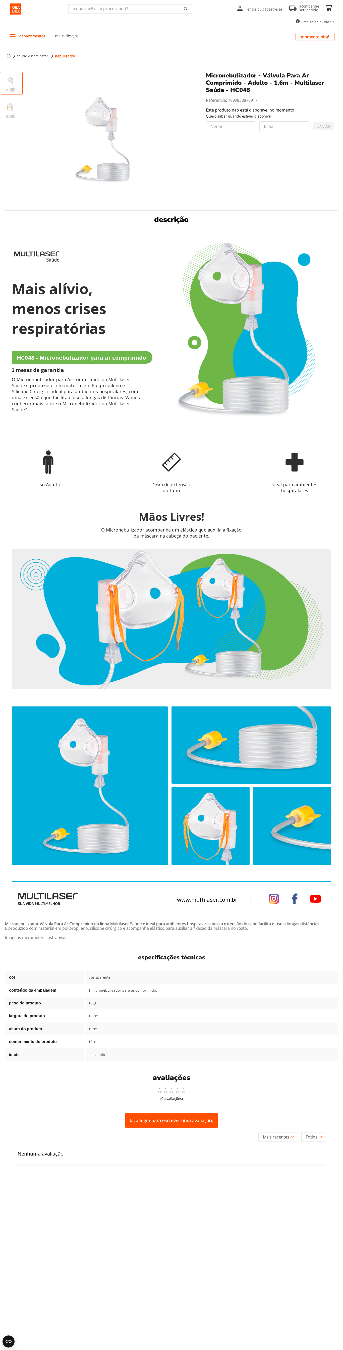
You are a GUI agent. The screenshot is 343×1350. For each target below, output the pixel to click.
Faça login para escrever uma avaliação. (171, 1120)
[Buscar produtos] (186, 9)
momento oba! (315, 37)
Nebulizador (65, 56)
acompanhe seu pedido (309, 8)
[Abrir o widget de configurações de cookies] (9, 1341)
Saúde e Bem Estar (32, 56)
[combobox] (130, 9)
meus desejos (66, 35)
